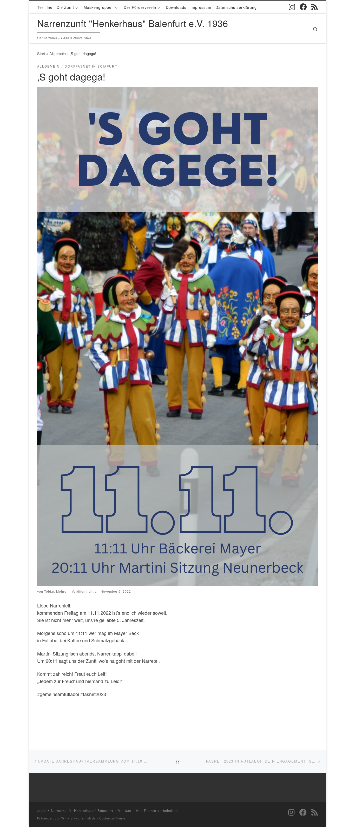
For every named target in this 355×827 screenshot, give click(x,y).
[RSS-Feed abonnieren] (314, 7)
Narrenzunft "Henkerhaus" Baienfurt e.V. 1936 (91, 810)
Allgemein (57, 53)
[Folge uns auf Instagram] (292, 7)
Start (41, 53)
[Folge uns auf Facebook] (303, 7)
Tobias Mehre (55, 591)
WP (64, 818)
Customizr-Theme (112, 818)
